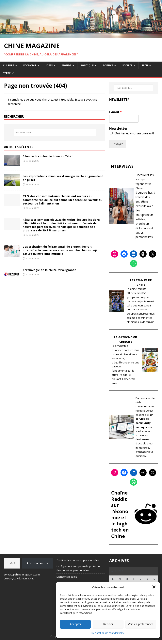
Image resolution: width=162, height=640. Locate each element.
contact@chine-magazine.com (22, 574)
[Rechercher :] (54, 132)
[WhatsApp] (133, 263)
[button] (154, 587)
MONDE (66, 65)
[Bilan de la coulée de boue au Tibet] (12, 164)
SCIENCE (108, 65)
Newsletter (118, 128)
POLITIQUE (87, 65)
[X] (152, 254)
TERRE (7, 73)
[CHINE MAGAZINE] (81, 35)
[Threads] (143, 254)
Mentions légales (67, 576)
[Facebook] (124, 254)
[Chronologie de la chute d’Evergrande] (12, 278)
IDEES (49, 65)
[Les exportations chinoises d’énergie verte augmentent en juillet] (12, 184)
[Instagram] (114, 254)
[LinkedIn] (133, 254)
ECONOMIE (30, 65)
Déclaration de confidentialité (108, 633)
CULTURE (8, 65)
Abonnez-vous (37, 563)
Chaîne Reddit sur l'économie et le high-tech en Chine (120, 514)
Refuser (108, 624)
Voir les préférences (141, 624)
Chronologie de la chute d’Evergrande (49, 270)
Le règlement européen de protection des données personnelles (79, 568)
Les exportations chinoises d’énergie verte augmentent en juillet (63, 178)
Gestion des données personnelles (78, 560)
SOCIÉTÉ (127, 65)
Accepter (75, 624)
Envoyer (117, 144)
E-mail (115, 112)
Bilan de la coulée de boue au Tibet (48, 156)
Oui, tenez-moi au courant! (134, 133)
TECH (145, 65)
